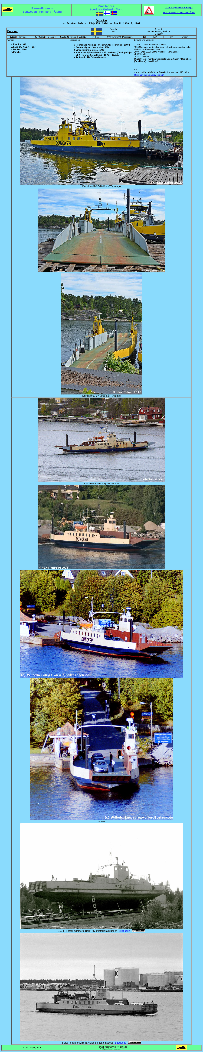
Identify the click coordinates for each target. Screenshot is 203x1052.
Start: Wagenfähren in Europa (179, 7)
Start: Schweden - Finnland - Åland (179, 12)
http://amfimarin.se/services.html (149, 75)
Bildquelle (124, 931)
